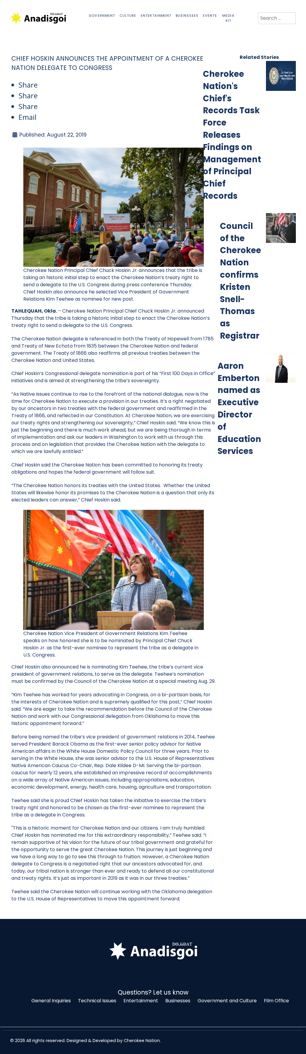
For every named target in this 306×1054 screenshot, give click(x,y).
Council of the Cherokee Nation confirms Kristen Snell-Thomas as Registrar (240, 281)
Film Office (276, 1000)
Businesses (177, 1000)
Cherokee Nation (142, 1041)
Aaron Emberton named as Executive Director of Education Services (239, 408)
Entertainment (140, 1000)
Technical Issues (97, 1000)
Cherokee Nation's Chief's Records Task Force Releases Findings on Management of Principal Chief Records (232, 135)
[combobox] (277, 18)
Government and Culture (227, 1000)
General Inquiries (51, 1000)
